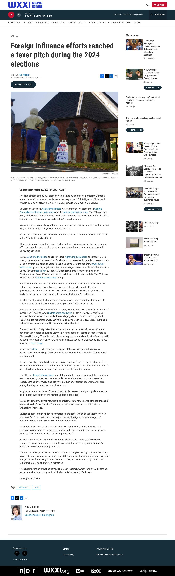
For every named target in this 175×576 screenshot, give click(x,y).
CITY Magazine (133, 23)
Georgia (98, 208)
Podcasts (57, 23)
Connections (42, 23)
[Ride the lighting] (134, 226)
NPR (36, 487)
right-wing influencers (76, 257)
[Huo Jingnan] (16, 512)
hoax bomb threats (51, 208)
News (70, 23)
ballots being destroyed (60, 313)
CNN (34, 349)
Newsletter (14, 23)
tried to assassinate (46, 277)
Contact (66, 549)
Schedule (28, 23)
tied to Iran (40, 270)
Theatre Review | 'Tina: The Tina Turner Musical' (151, 258)
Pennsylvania (26, 212)
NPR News (15, 36)
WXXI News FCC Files (105, 549)
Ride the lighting (151, 222)
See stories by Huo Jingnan (39, 514)
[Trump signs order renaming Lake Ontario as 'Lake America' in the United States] (134, 147)
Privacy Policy (68, 555)
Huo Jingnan (24, 75)
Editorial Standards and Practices (110, 555)
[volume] (19, 15)
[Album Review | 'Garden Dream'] (134, 242)
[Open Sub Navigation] (64, 23)
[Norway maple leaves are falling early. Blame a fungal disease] (134, 74)
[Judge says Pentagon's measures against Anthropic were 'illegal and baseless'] (134, 44)
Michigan (38, 212)
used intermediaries (37, 257)
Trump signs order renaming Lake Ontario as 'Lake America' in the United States (152, 149)
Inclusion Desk (115, 23)
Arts (81, 23)
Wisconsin (49, 212)
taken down (36, 343)
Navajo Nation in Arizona (75, 212)
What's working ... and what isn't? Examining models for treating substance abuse (152, 194)
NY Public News (97, 23)
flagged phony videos (43, 375)
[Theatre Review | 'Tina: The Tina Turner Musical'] (134, 259)
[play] (11, 14)
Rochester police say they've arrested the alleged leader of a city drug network (143, 100)
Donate (160, 4)
